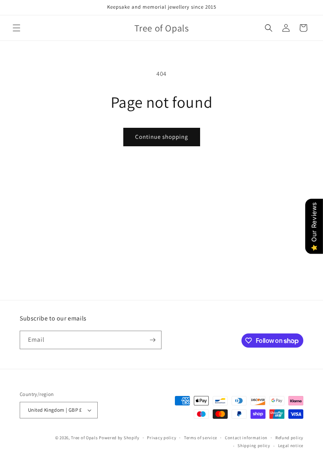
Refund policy (289, 437)
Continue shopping (161, 136)
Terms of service (200, 437)
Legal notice (290, 445)
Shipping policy (254, 445)
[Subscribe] (152, 340)
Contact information (246, 437)
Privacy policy (161, 437)
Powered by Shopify (119, 437)
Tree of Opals (84, 437)
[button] (16, 28)
